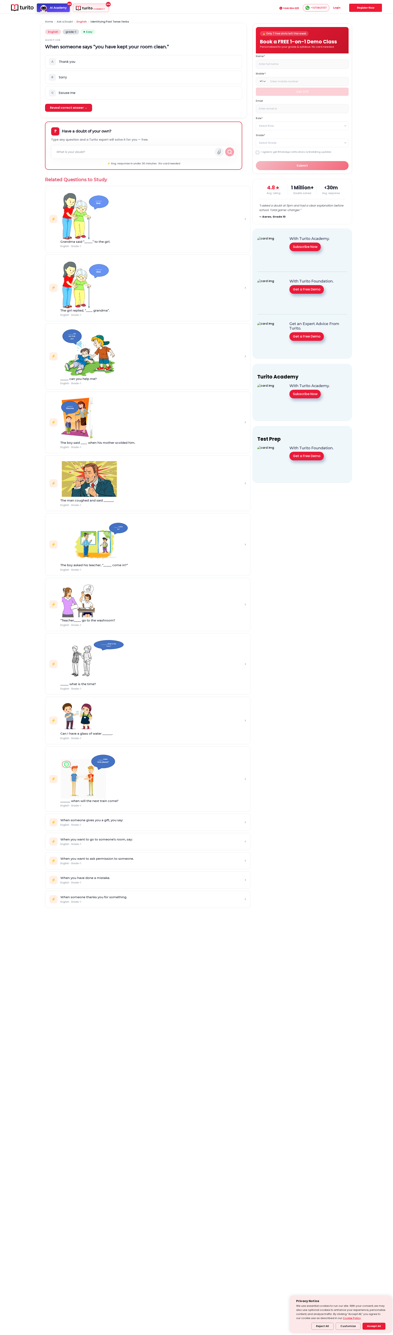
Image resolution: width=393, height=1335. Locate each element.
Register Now (365, 7)
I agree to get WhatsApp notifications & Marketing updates (296, 151)
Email (259, 100)
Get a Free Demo (307, 289)
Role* (259, 118)
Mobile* (260, 73)
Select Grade (268, 143)
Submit (302, 166)
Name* (260, 56)
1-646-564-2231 (291, 8)
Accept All (374, 1326)
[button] (143, 62)
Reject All (322, 1326)
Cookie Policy (352, 1318)
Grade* (260, 135)
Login (336, 7)
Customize (348, 1326)
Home (49, 22)
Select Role (266, 126)
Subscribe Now (305, 246)
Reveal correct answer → (68, 108)
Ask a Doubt (65, 22)
